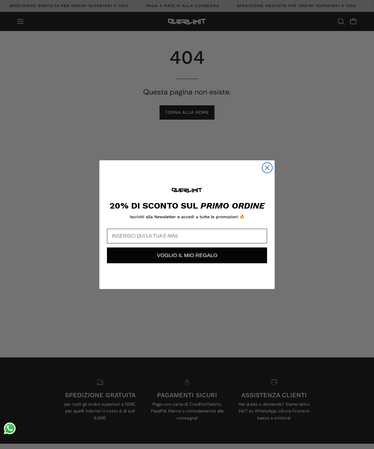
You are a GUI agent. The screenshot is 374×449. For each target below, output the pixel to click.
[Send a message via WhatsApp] (10, 428)
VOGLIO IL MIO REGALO (187, 255)
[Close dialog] (267, 168)
